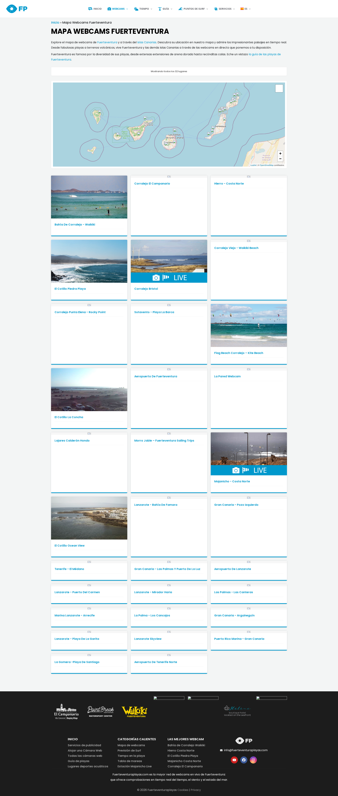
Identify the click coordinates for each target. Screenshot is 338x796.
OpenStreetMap (266, 165)
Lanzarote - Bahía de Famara (155, 505)
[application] (126, 9)
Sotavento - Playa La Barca (154, 312)
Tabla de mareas (130, 761)
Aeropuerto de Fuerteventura (155, 376)
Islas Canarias (146, 42)
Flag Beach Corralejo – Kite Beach (238, 353)
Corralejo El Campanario (152, 184)
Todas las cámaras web (85, 756)
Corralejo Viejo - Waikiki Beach (236, 248)
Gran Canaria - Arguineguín (234, 615)
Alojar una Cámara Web (85, 751)
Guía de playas (78, 761)
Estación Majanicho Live (135, 766)
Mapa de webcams (131, 745)
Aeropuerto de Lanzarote (232, 569)
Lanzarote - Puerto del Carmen (77, 592)
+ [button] (280, 153)
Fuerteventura (107, 42)
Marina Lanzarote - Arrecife (75, 615)
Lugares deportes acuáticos (88, 766)
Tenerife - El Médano (69, 569)
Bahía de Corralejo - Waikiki (75, 225)
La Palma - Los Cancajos (152, 615)
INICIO (73, 739)
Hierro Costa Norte (181, 751)
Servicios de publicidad (84, 745)
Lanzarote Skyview (148, 639)
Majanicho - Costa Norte (232, 481)
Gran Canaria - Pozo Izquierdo (236, 505)
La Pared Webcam (227, 376)
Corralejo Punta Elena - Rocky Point (80, 312)
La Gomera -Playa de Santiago (77, 662)
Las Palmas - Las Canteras (233, 592)
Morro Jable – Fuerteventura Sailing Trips (164, 441)
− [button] (280, 159)
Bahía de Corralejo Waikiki (186, 745)
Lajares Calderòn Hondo (72, 441)
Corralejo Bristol (146, 289)
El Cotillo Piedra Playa (70, 289)
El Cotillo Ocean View (70, 546)
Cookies (182, 790)
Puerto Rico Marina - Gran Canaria (239, 639)
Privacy (196, 790)
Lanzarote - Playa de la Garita (77, 639)
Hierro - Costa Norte (229, 184)
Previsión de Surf (129, 751)
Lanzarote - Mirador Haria (153, 592)
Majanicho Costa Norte (184, 761)
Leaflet (253, 165)
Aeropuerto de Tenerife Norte (155, 662)
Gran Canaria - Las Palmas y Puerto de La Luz (167, 569)
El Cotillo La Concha (69, 417)
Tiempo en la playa (131, 756)
